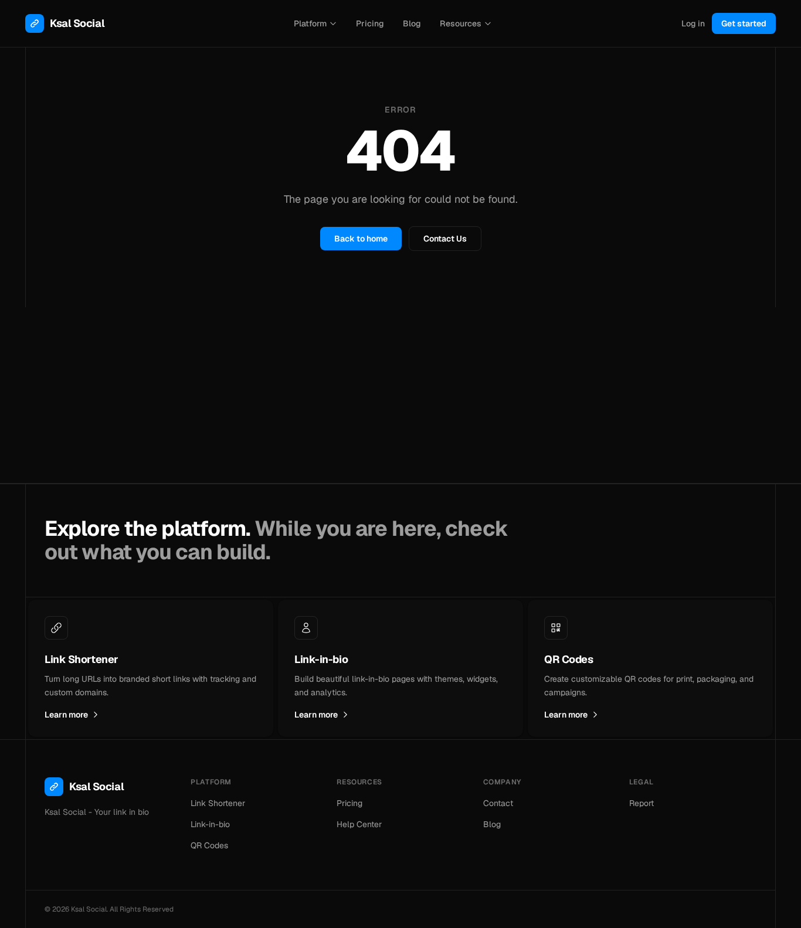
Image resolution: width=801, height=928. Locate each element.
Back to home (361, 238)
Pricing (370, 23)
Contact (498, 803)
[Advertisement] (400, 395)
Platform (310, 23)
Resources (460, 23)
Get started (743, 23)
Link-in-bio (210, 824)
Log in (693, 23)
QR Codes (209, 845)
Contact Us (445, 238)
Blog (412, 23)
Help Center (359, 824)
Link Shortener (218, 803)
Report (641, 803)
